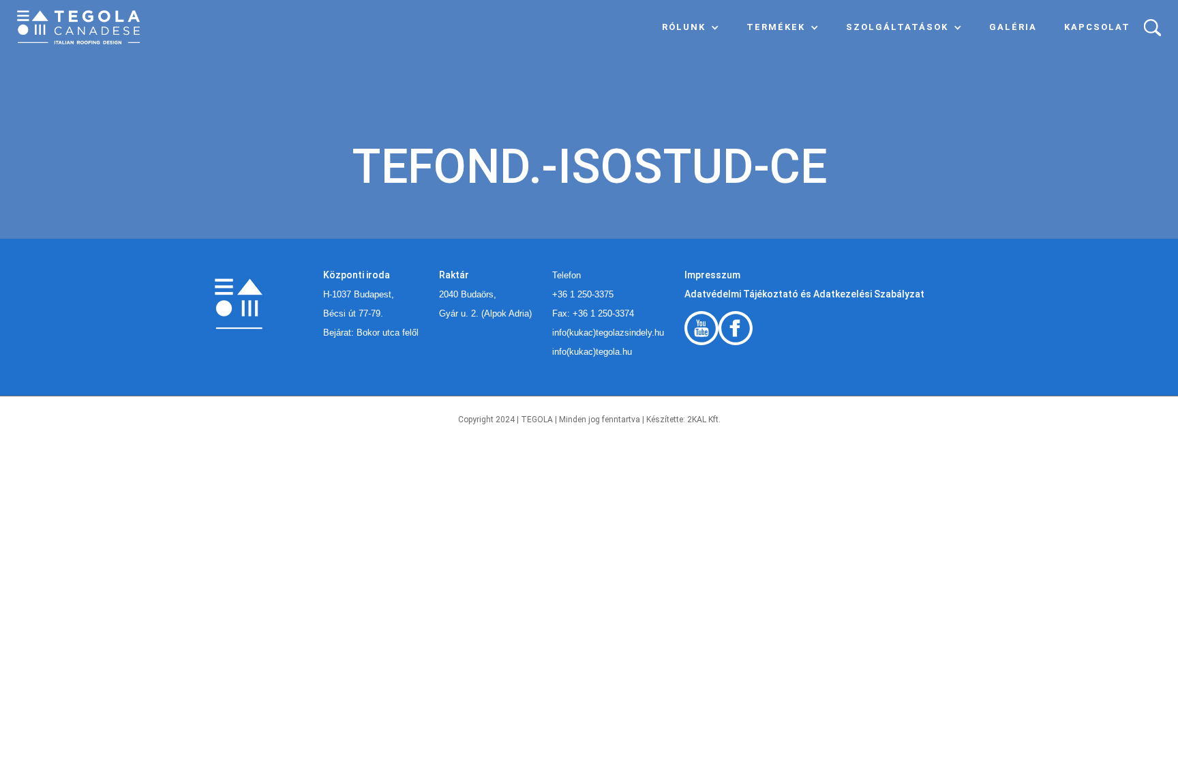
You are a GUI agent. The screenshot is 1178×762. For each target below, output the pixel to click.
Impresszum (712, 274)
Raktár (454, 274)
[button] (690, 27)
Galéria (1013, 27)
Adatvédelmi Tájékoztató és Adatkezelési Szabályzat (804, 294)
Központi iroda (356, 274)
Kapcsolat (1097, 27)
